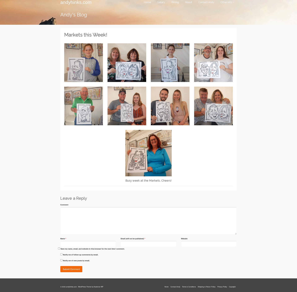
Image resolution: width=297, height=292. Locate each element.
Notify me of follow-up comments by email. (80, 254)
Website (184, 238)
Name (63, 238)
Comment (64, 205)
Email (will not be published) (133, 238)
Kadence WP (98, 287)
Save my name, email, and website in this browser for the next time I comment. (93, 249)
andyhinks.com (76, 2)
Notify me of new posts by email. (76, 260)
